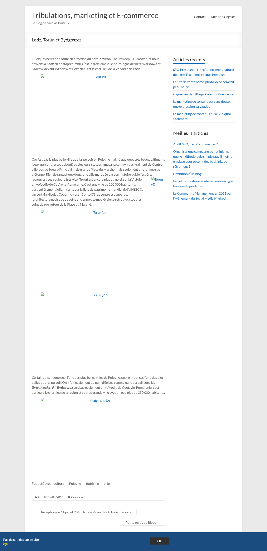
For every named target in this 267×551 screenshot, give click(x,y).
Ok (159, 541)
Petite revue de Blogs (143, 522)
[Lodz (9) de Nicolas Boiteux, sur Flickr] (98, 112)
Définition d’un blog (187, 174)
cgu (5, 544)
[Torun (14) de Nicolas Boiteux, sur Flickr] (98, 248)
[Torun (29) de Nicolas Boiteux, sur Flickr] (98, 331)
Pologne (75, 483)
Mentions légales (223, 17)
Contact (200, 17)
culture (59, 483)
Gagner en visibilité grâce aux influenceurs (203, 94)
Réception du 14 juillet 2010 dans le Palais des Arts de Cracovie (84, 512)
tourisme (92, 483)
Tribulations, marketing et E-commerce (95, 15)
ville (107, 483)
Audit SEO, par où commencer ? (195, 144)
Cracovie (77, 497)
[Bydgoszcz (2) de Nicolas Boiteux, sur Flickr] (98, 436)
